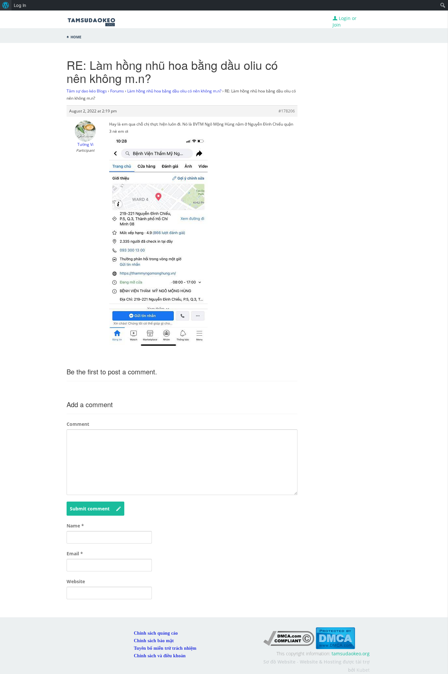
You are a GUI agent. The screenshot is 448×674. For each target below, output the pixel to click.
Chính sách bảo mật (154, 640)
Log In (20, 5)
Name (75, 526)
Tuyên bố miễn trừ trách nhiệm (165, 648)
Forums (117, 91)
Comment (78, 424)
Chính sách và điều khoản (160, 655)
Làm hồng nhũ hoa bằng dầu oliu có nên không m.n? (174, 91)
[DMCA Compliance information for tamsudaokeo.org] (288, 638)
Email (75, 553)
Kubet (363, 670)
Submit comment (90, 509)
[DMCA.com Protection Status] (335, 638)
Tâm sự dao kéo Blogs (87, 91)
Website (76, 581)
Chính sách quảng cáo (156, 633)
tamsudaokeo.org (351, 653)
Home (76, 36)
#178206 (286, 111)
